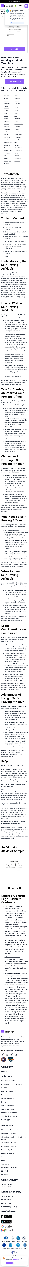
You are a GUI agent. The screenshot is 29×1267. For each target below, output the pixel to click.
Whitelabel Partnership (9, 1116)
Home (3, 11)
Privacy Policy (6, 1200)
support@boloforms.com (14, 1051)
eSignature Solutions (8, 1143)
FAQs (6, 256)
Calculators (5, 1174)
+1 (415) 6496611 (6, 1184)
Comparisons (5, 1157)
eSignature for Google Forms (11, 1084)
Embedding (5, 1095)
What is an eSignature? (9, 1130)
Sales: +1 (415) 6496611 (14, 1)
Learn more (15, 1259)
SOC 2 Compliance (7, 1105)
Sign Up (20, 6)
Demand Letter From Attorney (16, 973)
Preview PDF (14, 49)
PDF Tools (4, 1171)
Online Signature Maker (9, 1167)
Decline (17, 1263)
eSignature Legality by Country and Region (13, 1138)
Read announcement (16, 22)
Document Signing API (9, 1091)
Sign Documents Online (9, 1081)
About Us (4, 1071)
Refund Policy (6, 1203)
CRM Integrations (7, 1109)
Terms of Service (7, 1196)
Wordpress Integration (9, 1113)
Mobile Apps (5, 1120)
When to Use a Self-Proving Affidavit (16, 244)
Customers (5, 1164)
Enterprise (4, 1102)
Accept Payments (7, 1098)
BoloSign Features (7, 1153)
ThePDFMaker (6, 1088)
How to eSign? (6, 1150)
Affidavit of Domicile (12, 957)
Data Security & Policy (9, 1207)
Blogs (3, 1160)
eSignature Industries (8, 1146)
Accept (9, 1263)
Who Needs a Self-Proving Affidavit (16, 241)
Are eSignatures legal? (9, 1133)
